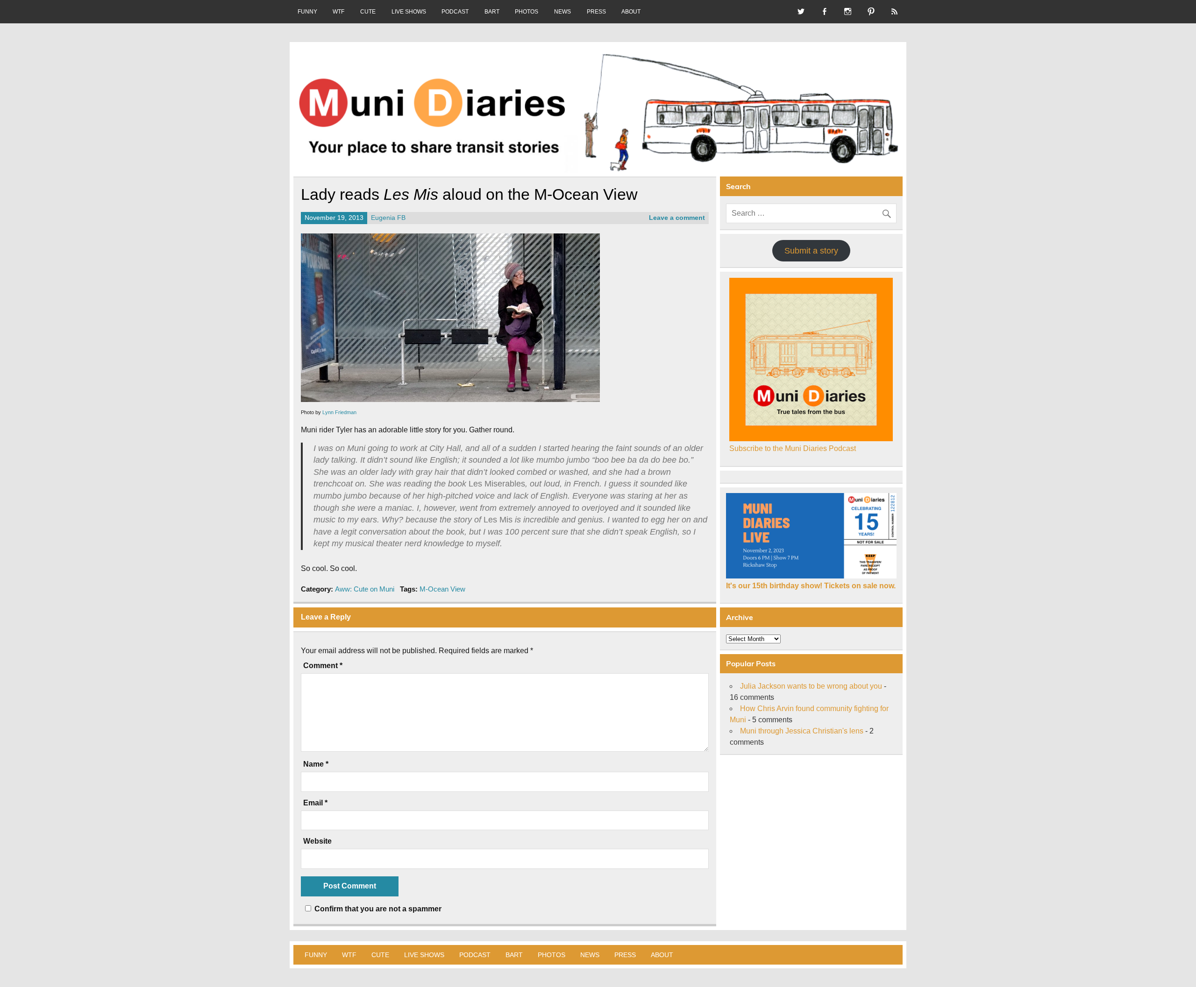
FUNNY (307, 11)
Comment (322, 666)
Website (317, 841)
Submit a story (811, 250)
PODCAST (455, 11)
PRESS (596, 11)
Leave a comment (677, 217)
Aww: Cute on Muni (364, 589)
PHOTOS (526, 11)
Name (315, 764)
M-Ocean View (442, 589)
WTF (338, 11)
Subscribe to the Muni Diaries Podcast (792, 448)
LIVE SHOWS (409, 11)
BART (491, 11)
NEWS (562, 11)
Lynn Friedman (339, 412)
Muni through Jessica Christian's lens (801, 731)
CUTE (368, 11)
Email (315, 803)
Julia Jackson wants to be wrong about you (811, 686)
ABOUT (631, 11)
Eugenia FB (388, 217)
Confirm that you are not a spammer (377, 909)
